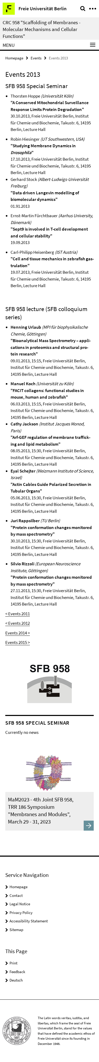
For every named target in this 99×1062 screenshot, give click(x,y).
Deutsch (16, 980)
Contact (16, 895)
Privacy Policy (21, 912)
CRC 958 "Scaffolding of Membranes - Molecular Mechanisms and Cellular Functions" (42, 29)
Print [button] (13, 963)
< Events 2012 (17, 623)
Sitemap (16, 929)
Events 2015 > (17, 642)
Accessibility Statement (29, 920)
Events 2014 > (17, 633)
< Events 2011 (17, 614)
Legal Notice (20, 903)
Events (36, 57)
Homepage (14, 57)
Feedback (17, 971)
